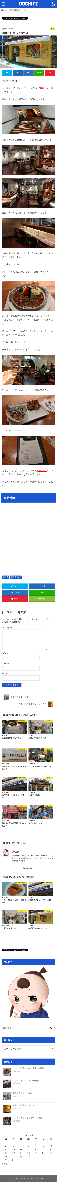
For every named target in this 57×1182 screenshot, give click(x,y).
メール (6, 663)
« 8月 (4, 1163)
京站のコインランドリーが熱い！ (27, 1080)
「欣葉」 (42, 470)
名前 (5, 653)
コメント (7, 628)
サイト (5, 674)
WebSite (28, 868)
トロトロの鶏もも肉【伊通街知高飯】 (29, 1068)
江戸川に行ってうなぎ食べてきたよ (28, 1117)
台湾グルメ (17, 577)
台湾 (6, 577)
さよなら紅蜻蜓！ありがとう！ (26, 1105)
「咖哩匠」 (43, 88)
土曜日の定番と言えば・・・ (25, 1093)
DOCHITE (28, 3)
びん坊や (16, 851)
